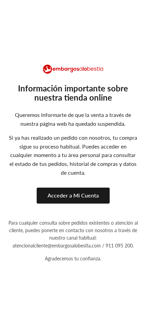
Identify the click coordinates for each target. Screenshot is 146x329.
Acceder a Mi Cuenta (73, 195)
